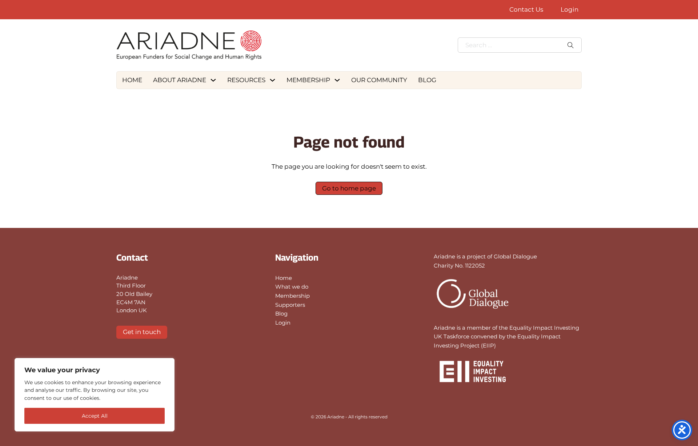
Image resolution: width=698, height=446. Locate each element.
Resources (246, 80)
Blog (427, 80)
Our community (379, 80)
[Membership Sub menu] (338, 80)
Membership (308, 80)
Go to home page (349, 188)
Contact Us (526, 9)
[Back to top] (672, 424)
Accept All (95, 416)
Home (132, 80)
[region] (94, 394)
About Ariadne (179, 80)
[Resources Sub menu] (273, 80)
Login (569, 9)
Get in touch (142, 331)
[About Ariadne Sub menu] (214, 80)
